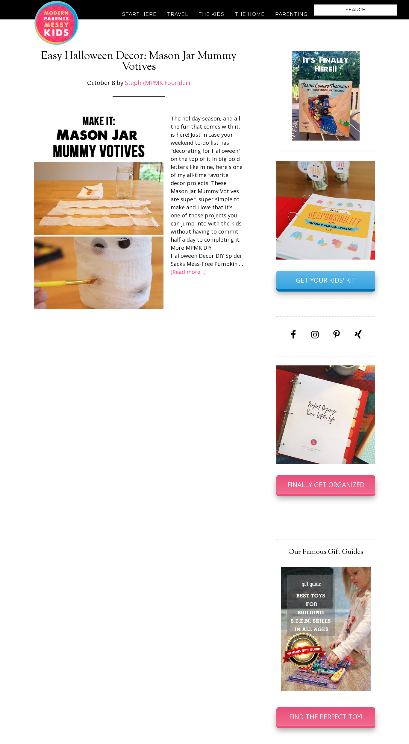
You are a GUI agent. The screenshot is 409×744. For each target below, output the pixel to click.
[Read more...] (188, 271)
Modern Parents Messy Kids (56, 22)
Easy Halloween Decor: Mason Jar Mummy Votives (139, 61)
